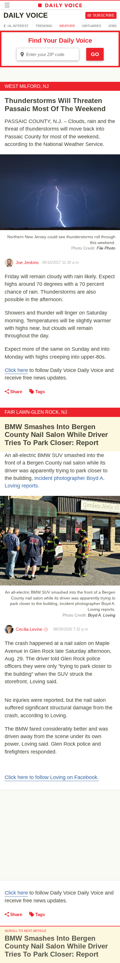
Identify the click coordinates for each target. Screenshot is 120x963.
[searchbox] (51, 54)
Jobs (112, 26)
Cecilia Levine (29, 629)
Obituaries (91, 26)
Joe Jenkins (27, 262)
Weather (67, 26)
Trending (44, 26)
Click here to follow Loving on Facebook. (52, 777)
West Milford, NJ (27, 86)
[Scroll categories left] (4, 25)
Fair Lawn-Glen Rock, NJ (36, 412)
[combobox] (47, 54)
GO (95, 54)
